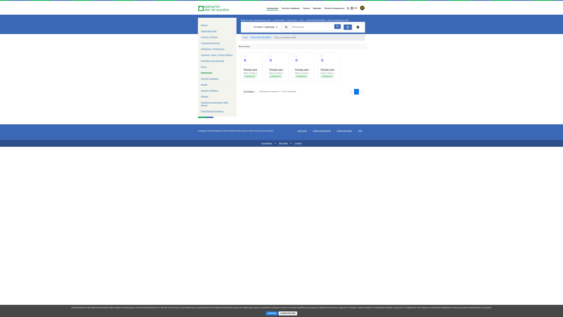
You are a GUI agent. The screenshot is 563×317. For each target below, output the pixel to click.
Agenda (204, 85)
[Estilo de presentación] (358, 27)
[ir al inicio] (551, 299)
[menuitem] (272, 8)
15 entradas (251, 92)
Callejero (204, 96)
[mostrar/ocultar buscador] (348, 9)
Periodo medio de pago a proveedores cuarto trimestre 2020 (329, 69)
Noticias (204, 25)
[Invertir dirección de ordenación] (286, 27)
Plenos (204, 67)
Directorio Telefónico (209, 91)
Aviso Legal (302, 131)
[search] (337, 26)
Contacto (298, 143)
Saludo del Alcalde (209, 31)
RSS (360, 131)
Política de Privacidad (322, 131)
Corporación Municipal (210, 43)
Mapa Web (283, 143)
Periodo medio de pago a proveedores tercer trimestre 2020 (303, 69)
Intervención (206, 73)
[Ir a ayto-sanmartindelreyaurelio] (214, 7)
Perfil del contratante (209, 79)
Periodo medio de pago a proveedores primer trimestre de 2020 (277, 69)
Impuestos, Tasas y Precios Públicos (217, 55)
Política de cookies (344, 131)
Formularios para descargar (212, 61)
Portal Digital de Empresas (212, 111)
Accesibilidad (266, 143)
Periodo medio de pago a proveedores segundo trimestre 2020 (252, 69)
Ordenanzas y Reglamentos (212, 49)
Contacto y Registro (209, 37)
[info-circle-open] (348, 27)
